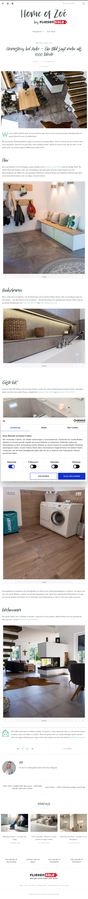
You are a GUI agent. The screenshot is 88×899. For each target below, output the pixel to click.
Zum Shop (51, 31)
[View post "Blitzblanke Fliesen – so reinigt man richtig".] (14, 823)
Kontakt (32, 885)
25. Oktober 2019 (48, 61)
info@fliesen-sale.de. (78, 737)
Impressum (41, 885)
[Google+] (27, 748)
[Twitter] (18, 748)
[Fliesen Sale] (44, 17)
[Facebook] (3, 3)
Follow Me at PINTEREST (77, 861)
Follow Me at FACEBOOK (54, 861)
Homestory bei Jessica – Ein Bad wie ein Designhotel (73, 837)
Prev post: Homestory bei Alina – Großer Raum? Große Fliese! (22, 787)
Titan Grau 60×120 (30, 303)
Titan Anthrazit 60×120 (48, 303)
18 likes (68, 748)
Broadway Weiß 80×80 (66, 392)
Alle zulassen (71, 476)
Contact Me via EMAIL (33, 861)
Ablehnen (43, 476)
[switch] (33, 466)
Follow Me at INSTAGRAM (11, 861)
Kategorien (37, 31)
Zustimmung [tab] (15, 428)
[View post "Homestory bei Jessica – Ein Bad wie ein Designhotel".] (73, 823)
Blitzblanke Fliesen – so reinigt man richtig (14, 837)
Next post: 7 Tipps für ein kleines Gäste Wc (65, 787)
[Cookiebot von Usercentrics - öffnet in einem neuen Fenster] (75, 421)
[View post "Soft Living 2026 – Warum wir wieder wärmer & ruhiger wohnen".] (44, 823)
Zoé (35, 61)
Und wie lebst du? (44, 43)
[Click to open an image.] (44, 99)
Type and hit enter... (69, 3)
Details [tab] (44, 428)
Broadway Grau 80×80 (53, 167)
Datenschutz (53, 885)
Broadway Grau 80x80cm (28, 619)
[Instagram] (8, 3)
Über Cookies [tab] (72, 428)
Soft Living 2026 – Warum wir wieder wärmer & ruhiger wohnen (43, 837)
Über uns (23, 885)
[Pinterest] (12, 3)
